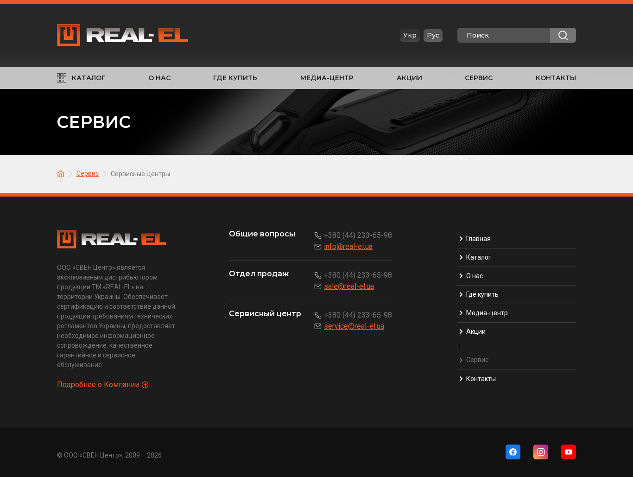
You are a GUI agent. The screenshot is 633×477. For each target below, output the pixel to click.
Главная (478, 238)
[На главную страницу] (62, 173)
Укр (410, 35)
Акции (409, 78)
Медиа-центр (327, 78)
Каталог (88, 78)
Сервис (479, 78)
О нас (159, 78)
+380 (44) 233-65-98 (358, 235)
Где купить (235, 78)
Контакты (556, 78)
